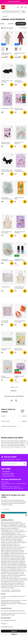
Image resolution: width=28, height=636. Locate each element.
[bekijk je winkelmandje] (22, 7)
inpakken (3, 416)
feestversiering (5, 421)
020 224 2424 (5, 482)
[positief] (12, 400)
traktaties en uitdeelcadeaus (8, 426)
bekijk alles (22, 410)
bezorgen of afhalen (8, 473)
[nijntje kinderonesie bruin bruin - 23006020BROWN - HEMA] (6, 49)
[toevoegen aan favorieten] (11, 32)
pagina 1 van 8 (14, 387)
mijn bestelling (6, 471)
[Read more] (14, 451)
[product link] (7, 38)
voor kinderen (21, 23)
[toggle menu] (25, 7)
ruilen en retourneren (8, 475)
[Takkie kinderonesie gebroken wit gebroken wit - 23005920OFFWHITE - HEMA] (2, 49)
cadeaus (5, 16)
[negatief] (16, 400)
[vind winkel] (25, 464)
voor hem (10, 23)
